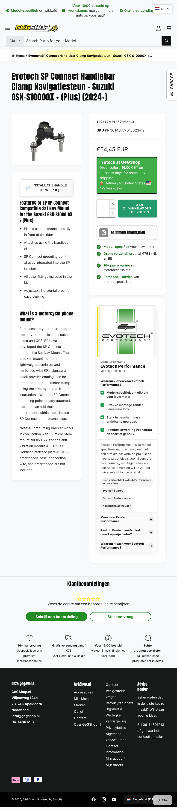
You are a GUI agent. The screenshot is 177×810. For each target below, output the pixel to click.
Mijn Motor (82, 699)
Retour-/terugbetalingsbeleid (119, 706)
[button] (7, 28)
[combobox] (98, 41)
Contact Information (115, 749)
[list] (88, 649)
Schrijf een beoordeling (56, 616)
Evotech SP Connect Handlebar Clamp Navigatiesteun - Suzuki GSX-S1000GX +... (90, 55)
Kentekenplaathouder (117, 505)
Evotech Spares (113, 490)
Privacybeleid (116, 728)
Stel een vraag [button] (120, 616)
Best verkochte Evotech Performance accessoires (127, 481)
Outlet (78, 712)
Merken (80, 705)
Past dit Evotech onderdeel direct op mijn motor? (120, 532)
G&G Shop (29, 799)
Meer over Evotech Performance (114, 519)
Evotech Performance (116, 121)
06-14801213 (153, 725)
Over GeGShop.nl (87, 724)
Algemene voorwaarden (116, 737)
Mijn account (115, 758)
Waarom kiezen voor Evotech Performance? (122, 545)
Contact (80, 718)
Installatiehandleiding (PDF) (46, 187)
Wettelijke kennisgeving (116, 718)
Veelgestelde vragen (116, 694)
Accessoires (83, 692)
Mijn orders (114, 765)
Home (20, 55)
